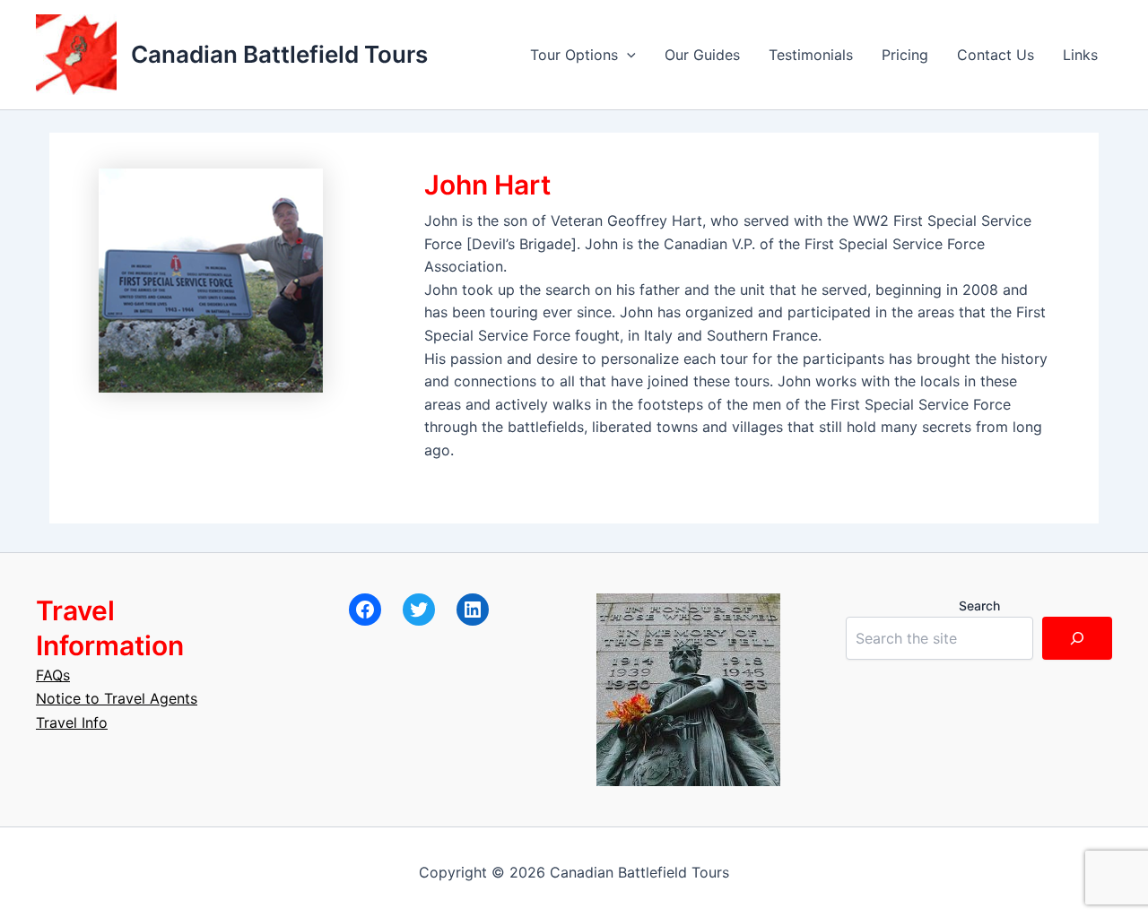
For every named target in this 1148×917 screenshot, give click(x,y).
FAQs (53, 675)
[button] (627, 55)
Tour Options (574, 55)
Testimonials (811, 55)
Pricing (905, 55)
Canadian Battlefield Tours (279, 54)
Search (979, 605)
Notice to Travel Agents (116, 698)
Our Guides (702, 55)
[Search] (1077, 638)
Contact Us (995, 55)
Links (1080, 55)
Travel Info (72, 722)
